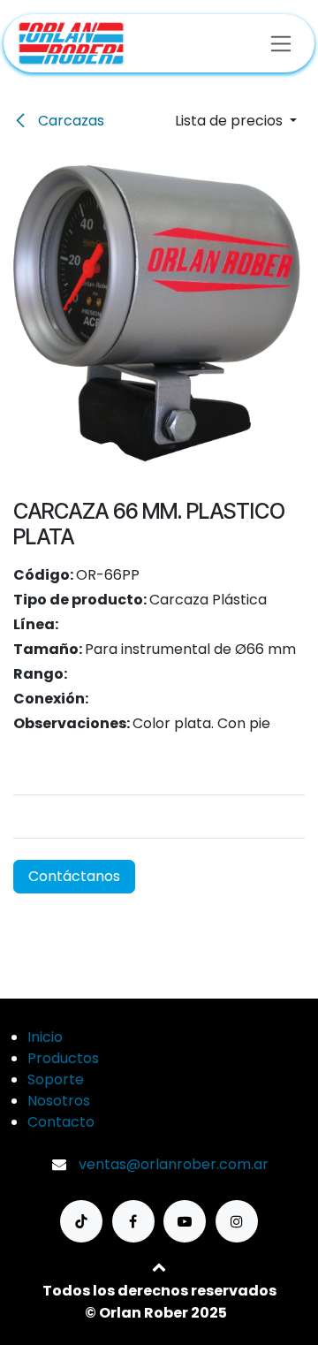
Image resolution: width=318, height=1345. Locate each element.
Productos (63, 1058)
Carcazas (69, 120)
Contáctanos (74, 876)
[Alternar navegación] (281, 43)
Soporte (55, 1079)
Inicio (45, 1037)
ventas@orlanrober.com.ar (174, 1164)
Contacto (61, 1122)
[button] (236, 121)
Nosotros (58, 1100)
